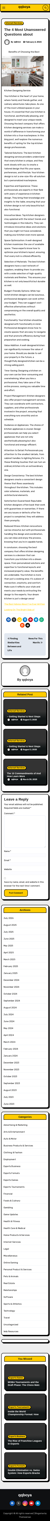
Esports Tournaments (14, 1187)
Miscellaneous (10, 1256)
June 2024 (9, 1021)
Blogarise (39, 1513)
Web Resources (11, 1331)
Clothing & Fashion (13, 1152)
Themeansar (25, 1517)
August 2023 (10, 1090)
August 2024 (10, 1007)
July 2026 (9, 918)
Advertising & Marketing (16, 1125)
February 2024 (11, 1049)
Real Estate (9, 1283)
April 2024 (9, 1035)
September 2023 (12, 1083)
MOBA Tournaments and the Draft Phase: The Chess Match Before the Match (24, 1385)
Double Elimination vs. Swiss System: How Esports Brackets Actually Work (25, 1473)
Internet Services (14, 23)
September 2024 (12, 1000)
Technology (9, 1311)
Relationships (10, 1290)
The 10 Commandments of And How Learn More (24, 775)
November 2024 (11, 987)
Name (7, 851)
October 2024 (10, 994)
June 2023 (9, 1104)
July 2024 (9, 1014)
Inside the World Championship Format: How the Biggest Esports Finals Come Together (23, 1415)
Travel (7, 1317)
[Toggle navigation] (4, 7)
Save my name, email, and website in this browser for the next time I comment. (24, 884)
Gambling (8, 1207)
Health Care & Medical (14, 1228)
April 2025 (9, 952)
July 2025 (9, 932)
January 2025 (10, 973)
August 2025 (10, 925)
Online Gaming (11, 1262)
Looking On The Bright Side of (19, 609)
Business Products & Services (18, 1145)
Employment (10, 1159)
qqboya (24, 7)
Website (8, 869)
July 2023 (9, 1097)
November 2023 (11, 1069)
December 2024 (11, 980)
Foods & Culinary (12, 1200)
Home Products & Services (17, 1235)
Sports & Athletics (13, 1304)
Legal (6, 1249)
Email (7, 860)
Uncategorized (11, 1324)
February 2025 (11, 966)
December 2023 (11, 1062)
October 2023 (10, 1076)
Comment (9, 813)
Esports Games (11, 1180)
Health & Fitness (12, 1221)
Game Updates (11, 1214)
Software (8, 1297)
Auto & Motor (10, 1139)
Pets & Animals (11, 1276)
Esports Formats (12, 1173)
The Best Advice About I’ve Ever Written (24, 604)
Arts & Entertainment (14, 1132)
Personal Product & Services (18, 1269)
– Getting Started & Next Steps (23, 716)
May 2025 (8, 945)
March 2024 (9, 1042)
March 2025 (9, 959)
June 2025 (9, 939)
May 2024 (8, 1028)
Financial (8, 1194)
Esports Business (12, 1166)
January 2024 (11, 1056)
